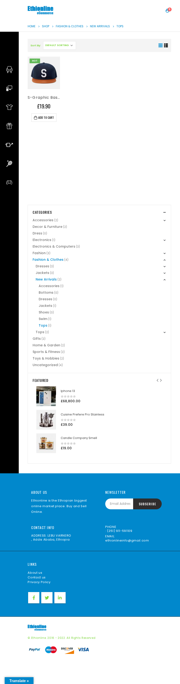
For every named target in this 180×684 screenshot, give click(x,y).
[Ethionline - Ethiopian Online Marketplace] (40, 10)
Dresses (42, 266)
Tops (43, 325)
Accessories (43, 220)
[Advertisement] (99, 167)
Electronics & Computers (54, 246)
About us (35, 572)
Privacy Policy (39, 582)
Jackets (42, 272)
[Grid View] (160, 45)
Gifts (37, 338)
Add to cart (46, 117)
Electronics (42, 239)
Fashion (39, 253)
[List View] (166, 45)
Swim (43, 318)
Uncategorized (45, 365)
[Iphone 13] (46, 396)
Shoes (44, 312)
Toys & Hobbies (46, 358)
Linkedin (60, 597)
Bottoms (46, 292)
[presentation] (158, 380)
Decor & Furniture (47, 226)
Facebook (33, 597)
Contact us (37, 577)
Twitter (46, 597)
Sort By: (35, 45)
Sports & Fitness (46, 351)
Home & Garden (46, 345)
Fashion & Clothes (48, 259)
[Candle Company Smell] (46, 443)
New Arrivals (46, 279)
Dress (37, 233)
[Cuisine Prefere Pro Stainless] (46, 420)
